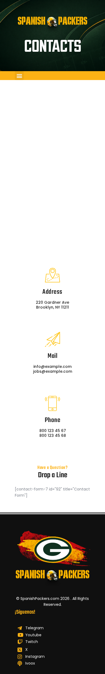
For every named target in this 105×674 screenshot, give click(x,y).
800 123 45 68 (52, 435)
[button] (19, 75)
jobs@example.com (52, 371)
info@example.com (52, 366)
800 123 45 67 (52, 430)
